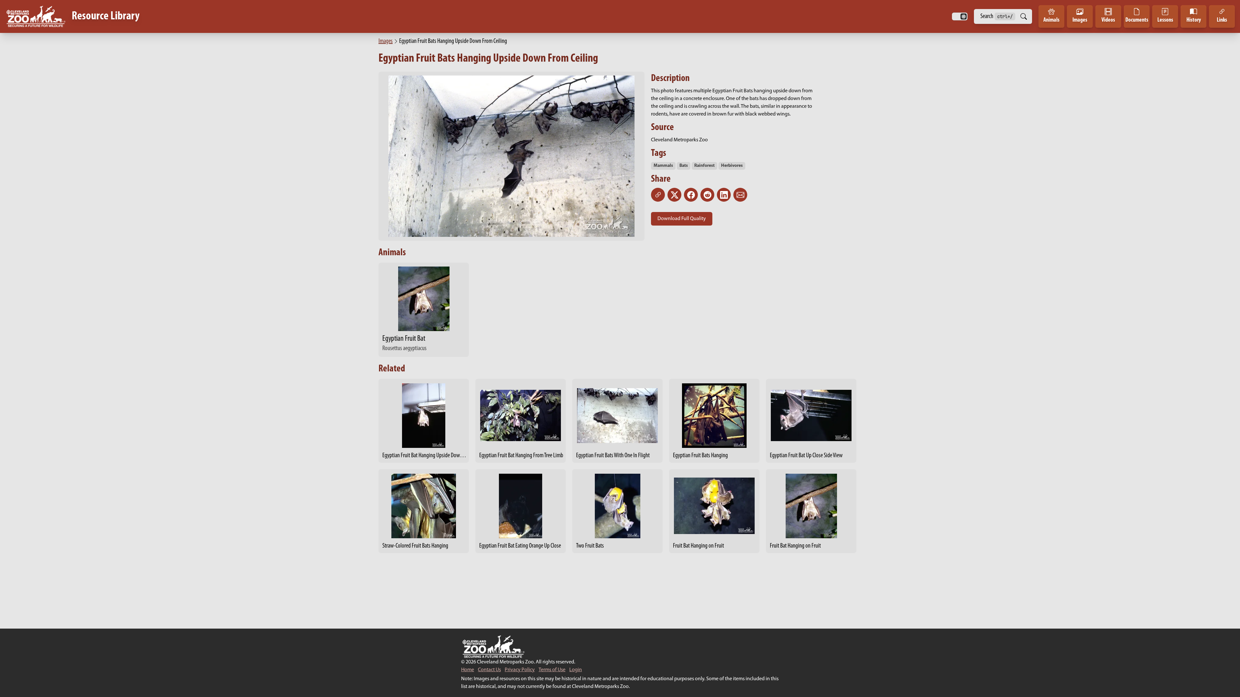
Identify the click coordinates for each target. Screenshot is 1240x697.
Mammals (663, 165)
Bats (683, 165)
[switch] (959, 16)
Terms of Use (552, 669)
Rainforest (704, 165)
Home (467, 669)
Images (385, 41)
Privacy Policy (520, 669)
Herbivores (732, 165)
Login (575, 669)
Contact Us (489, 669)
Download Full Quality (681, 218)
